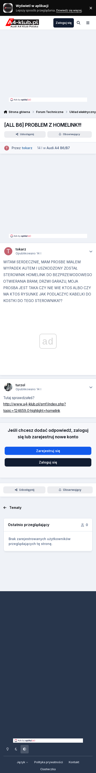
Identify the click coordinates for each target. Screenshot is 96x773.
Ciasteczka (48, 769)
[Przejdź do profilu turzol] (8, 387)
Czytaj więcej (10, 8)
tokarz (21, 249)
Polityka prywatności (48, 762)
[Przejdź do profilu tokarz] (6, 148)
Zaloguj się (48, 462)
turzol (20, 385)
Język (21, 762)
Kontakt (74, 762)
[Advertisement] (48, 65)
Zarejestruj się (48, 451)
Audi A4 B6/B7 (58, 148)
